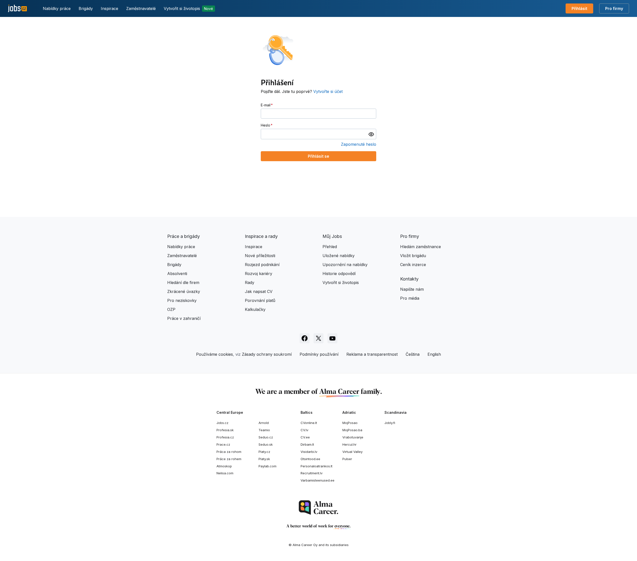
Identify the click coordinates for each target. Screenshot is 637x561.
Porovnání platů (260, 300)
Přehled (329, 246)
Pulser (347, 459)
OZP (171, 309)
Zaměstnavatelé (141, 8)
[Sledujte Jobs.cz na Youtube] (332, 338)
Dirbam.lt (307, 444)
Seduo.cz (266, 437)
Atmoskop (224, 466)
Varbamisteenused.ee (317, 480)
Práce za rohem (228, 459)
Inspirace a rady (261, 236)
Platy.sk (264, 459)
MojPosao (350, 423)
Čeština (413, 354)
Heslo (265, 125)
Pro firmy (614, 8)
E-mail (265, 105)
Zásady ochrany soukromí (267, 354)
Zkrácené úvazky (183, 291)
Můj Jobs (332, 236)
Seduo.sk (266, 444)
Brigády (86, 8)
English (434, 354)
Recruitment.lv (311, 473)
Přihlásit (579, 8)
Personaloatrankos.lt (316, 466)
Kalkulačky (255, 309)
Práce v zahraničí (184, 318)
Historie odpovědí (339, 273)
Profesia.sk (225, 430)
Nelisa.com (224, 473)
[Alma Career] (318, 507)
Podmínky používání (319, 354)
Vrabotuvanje (352, 437)
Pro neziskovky (182, 300)
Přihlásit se (318, 156)
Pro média (409, 298)
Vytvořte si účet (328, 91)
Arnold (264, 423)
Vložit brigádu (413, 255)
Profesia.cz (225, 437)
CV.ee (305, 437)
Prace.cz (223, 444)
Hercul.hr (349, 444)
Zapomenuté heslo (358, 144)
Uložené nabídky (338, 255)
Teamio (264, 430)
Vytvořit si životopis (188, 8)
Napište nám (412, 289)
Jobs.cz (222, 423)
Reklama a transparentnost (372, 354)
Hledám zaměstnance (420, 246)
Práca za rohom (228, 452)
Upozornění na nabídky (345, 264)
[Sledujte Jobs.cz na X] (318, 338)
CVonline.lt (309, 423)
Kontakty (409, 278)
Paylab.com (267, 466)
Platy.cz (264, 452)
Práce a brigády (183, 236)
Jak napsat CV (258, 291)
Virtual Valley (352, 452)
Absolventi (177, 273)
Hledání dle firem (183, 282)
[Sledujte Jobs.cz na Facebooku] (305, 338)
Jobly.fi (389, 423)
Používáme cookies (214, 354)
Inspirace (109, 8)
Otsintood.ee (310, 459)
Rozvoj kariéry (258, 273)
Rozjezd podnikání (262, 264)
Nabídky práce (57, 8)
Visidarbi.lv (309, 452)
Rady (249, 282)
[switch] (371, 134)
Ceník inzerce (413, 264)
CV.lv (304, 430)
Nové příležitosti (260, 255)
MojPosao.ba (352, 430)
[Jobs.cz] (17, 8)
